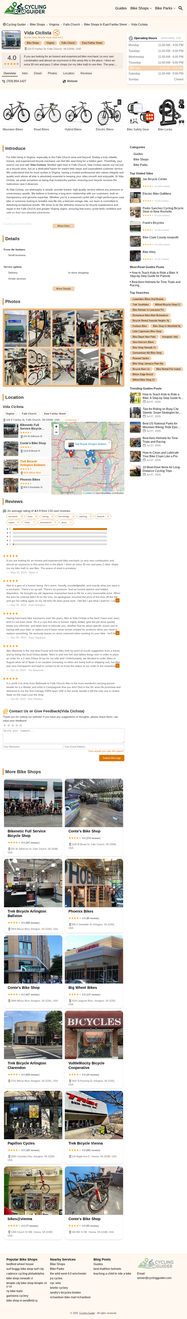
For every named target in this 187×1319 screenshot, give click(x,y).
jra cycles (56, 1278)
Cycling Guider (16, 24)
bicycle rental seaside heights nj (151, 320)
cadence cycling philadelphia (25, 1273)
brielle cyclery (59, 1287)
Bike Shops (139, 8)
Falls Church (71, 24)
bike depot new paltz (144, 336)
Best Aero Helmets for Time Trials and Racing (155, 283)
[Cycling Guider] (25, 8)
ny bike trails (14, 1291)
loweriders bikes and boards (148, 299)
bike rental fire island (168, 369)
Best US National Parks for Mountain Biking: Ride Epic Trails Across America (160, 427)
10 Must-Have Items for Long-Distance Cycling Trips (162, 471)
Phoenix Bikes (87, 448)
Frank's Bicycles (156, 226)
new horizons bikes (143, 342)
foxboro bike (140, 326)
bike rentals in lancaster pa (148, 309)
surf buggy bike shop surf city (25, 1268)
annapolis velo (170, 336)
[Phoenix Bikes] (94, 883)
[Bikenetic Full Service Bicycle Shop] (33, 803)
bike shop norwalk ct (144, 347)
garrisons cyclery (17, 1295)
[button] (71, 451)
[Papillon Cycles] (33, 1115)
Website (72, 81)
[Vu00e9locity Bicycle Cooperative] (94, 1035)
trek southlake (141, 304)
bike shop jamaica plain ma (148, 363)
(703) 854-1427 (16, 81)
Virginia (54, 24)
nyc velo (55, 1283)
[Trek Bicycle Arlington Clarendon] (33, 1035)
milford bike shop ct (143, 379)
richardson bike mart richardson (150, 315)
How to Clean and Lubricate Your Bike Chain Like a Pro (161, 456)
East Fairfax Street (92, 43)
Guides (121, 8)
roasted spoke (141, 358)
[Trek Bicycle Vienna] (94, 1115)
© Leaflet (87, 492)
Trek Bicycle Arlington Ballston (91, 441)
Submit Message (112, 758)
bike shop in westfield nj (166, 326)
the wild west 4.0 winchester (68, 1273)
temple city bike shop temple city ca (26, 1284)
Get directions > (72, 420)
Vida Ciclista (139, 24)
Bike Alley (156, 255)
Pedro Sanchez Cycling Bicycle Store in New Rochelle (163, 212)
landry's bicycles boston (65, 1292)
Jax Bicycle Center (156, 182)
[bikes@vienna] (33, 1190)
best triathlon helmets (107, 1268)
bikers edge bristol (143, 374)
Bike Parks (163, 8)
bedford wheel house (20, 1264)
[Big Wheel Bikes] (94, 959)
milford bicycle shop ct (167, 304)
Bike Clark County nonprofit (160, 241)
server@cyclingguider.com (154, 1277)
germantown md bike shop (147, 352)
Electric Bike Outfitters (157, 197)
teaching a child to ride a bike (112, 1273)
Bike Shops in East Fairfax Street (105, 24)
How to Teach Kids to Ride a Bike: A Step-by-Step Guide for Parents (154, 274)
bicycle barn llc (141, 369)
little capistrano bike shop (147, 331)
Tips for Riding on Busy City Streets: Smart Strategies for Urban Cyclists (161, 412)
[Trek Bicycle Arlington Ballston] (33, 883)
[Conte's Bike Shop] (94, 803)
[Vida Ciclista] (13, 41)
